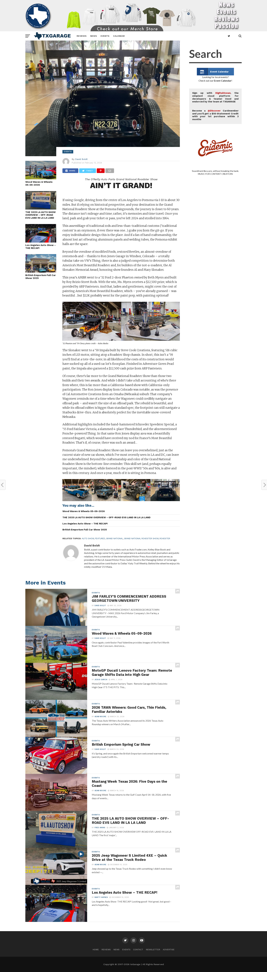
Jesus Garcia (101, 680)
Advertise (168, 949)
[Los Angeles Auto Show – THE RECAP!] (40, 241)
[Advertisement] (215, 305)
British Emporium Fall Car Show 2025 (40, 277)
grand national (114, 538)
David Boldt (81, 159)
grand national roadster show (141, 538)
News (93, 36)
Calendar (119, 36)
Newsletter (153, 949)
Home (96, 949)
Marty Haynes (101, 897)
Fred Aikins (100, 828)
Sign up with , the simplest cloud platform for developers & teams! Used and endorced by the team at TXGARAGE (215, 97)
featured (100, 538)
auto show (88, 538)
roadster (165, 538)
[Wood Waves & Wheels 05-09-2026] (40, 178)
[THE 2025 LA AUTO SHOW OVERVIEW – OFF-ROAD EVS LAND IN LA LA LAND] (40, 208)
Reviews (82, 36)
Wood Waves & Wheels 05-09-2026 (39, 183)
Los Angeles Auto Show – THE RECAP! (40, 246)
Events (105, 36)
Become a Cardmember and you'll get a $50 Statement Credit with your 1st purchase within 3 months (215, 115)
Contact (138, 949)
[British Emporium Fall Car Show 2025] (40, 271)
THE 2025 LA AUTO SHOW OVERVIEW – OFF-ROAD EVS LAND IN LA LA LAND (40, 215)
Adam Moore (100, 717)
